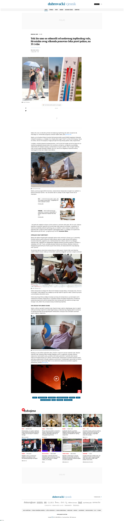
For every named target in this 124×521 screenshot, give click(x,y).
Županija (51, 9)
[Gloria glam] (66, 502)
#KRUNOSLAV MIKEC (42, 397)
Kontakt (75, 510)
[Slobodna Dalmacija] (40, 502)
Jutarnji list (68, 134)
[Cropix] (47, 505)
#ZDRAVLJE (72, 397)
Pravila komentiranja (61, 510)
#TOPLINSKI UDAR (68, 400)
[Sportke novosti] (45, 502)
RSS (95, 510)
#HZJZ (53, 400)
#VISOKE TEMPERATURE (45, 400)
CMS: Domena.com (73, 517)
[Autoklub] (87, 502)
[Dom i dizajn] (80, 502)
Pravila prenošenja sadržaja (38, 510)
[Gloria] (62, 502)
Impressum (69, 510)
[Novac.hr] (96, 502)
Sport (56, 9)
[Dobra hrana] (72, 502)
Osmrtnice (77, 9)
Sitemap (99, 510)
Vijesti (46, 9)
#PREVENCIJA (59, 400)
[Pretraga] (101, 4)
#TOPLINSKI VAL (52, 397)
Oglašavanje (81, 510)
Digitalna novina (89, 510)
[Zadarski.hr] (68, 505)
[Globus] (51, 502)
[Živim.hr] (57, 502)
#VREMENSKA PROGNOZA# (62, 397)
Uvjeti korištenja (27, 510)
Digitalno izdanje (69, 9)
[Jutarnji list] (30, 502)
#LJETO (78, 397)
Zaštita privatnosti (50, 510)
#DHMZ (34, 397)
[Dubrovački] (62, 4)
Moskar (61, 9)
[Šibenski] (76, 505)
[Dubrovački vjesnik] (58, 505)
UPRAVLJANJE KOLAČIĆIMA (62, 514)
